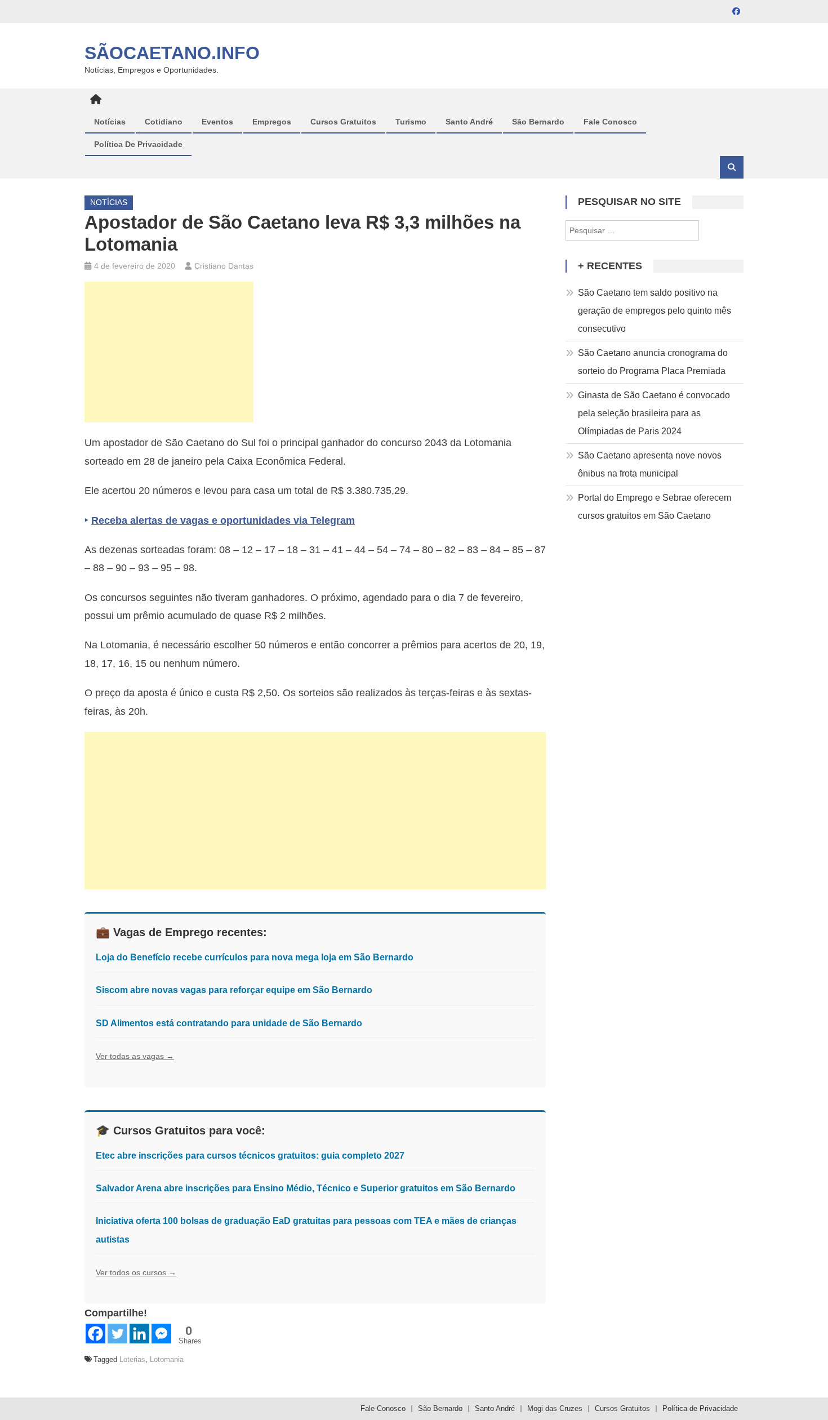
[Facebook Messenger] (161, 1333)
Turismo (410, 121)
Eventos (217, 121)
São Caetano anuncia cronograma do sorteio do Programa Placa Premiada (653, 362)
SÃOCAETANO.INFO (172, 53)
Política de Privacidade (138, 144)
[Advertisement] (168, 352)
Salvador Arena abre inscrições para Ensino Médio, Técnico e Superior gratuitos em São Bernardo (305, 1188)
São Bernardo (538, 121)
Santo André (469, 121)
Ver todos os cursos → (136, 1272)
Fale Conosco (610, 121)
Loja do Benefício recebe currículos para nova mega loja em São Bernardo (254, 957)
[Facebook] (95, 1333)
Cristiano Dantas (223, 265)
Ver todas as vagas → (135, 1056)
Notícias (110, 121)
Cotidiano (163, 121)
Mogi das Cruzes (554, 1408)
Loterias (132, 1359)
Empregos (271, 121)
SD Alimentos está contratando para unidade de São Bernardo (229, 1023)
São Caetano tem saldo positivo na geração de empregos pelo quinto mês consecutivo (654, 310)
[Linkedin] (139, 1333)
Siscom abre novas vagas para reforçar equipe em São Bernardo (234, 990)
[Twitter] (117, 1333)
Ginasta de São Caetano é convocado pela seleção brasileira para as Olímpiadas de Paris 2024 (654, 413)
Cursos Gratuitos (343, 121)
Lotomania (167, 1359)
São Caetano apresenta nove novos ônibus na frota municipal (650, 464)
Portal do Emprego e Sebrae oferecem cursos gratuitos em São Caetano (654, 506)
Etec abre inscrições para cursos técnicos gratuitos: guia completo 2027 (250, 1155)
